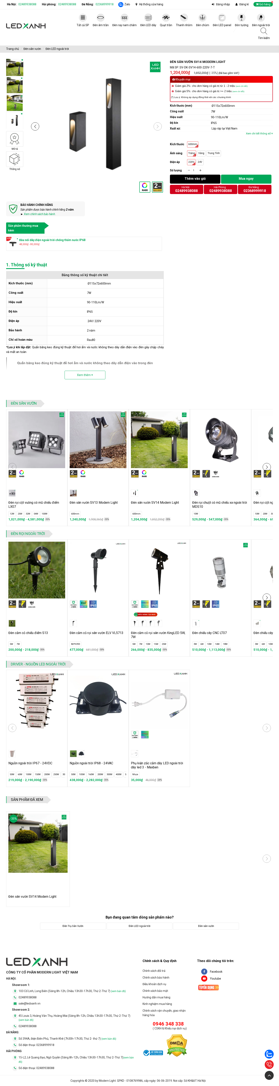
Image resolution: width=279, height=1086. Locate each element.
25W (20, 513)
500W (120, 774)
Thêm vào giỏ (195, 179)
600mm (192, 144)
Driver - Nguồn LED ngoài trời (38, 664)
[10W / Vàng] (196, 493)
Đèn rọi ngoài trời (28, 533)
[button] (35, 126)
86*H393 (75, 644)
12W (12, 513)
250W (48, 774)
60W (12, 774)
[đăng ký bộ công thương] (153, 1053)
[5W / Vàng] (134, 623)
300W (57, 774)
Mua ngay (246, 179)
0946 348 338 (168, 1024)
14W (217, 644)
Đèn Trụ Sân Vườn (72, 926)
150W (30, 774)
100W (44, 513)
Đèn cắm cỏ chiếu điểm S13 (28, 633)
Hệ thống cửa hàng (151, 4)
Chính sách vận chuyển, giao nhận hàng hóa (164, 1013)
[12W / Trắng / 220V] (12, 493)
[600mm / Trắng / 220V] (73, 493)
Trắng (191, 153)
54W (36, 513)
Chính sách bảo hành (156, 977)
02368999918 (105, 4)
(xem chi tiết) (242, 86)
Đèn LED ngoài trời (57, 48)
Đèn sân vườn (32, 48)
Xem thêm (84, 375)
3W (195, 644)
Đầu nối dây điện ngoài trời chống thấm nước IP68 (52, 240)
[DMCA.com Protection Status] (177, 1046)
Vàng (201, 153)
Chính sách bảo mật (155, 990)
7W (18, 644)
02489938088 (27, 4)
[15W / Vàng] (158, 623)
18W (225, 644)
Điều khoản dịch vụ (154, 984)
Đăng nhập (223, 4)
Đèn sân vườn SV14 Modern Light (155, 502)
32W (28, 513)
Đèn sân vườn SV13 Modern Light (94, 502)
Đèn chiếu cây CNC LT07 (209, 633)
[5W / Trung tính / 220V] (12, 623)
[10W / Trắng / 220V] (257, 493)
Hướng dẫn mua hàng (156, 997)
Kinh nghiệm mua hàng (157, 1004)
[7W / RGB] (150, 623)
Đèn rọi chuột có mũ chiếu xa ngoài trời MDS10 (219, 505)
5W (11, 644)
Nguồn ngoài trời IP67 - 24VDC (30, 763)
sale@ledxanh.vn (29, 1003)
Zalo (127, 4)
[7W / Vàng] (142, 623)
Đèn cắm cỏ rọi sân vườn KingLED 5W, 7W (158, 635)
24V (200, 162)
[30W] (12, 753)
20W (265, 513)
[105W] (81, 753)
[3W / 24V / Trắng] (196, 623)
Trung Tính (214, 153)
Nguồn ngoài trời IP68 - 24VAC (91, 763)
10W (196, 513)
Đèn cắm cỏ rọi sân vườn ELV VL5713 (96, 633)
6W (202, 644)
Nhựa (135, 774)
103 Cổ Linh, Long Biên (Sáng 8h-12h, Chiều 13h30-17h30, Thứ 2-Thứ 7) (72, 991)
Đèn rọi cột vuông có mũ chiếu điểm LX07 (33, 505)
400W (111, 774)
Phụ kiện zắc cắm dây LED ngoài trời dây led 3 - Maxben (157, 765)
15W (156, 644)
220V (191, 162)
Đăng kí (244, 4)
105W (74, 774)
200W (39, 774)
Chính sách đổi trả (154, 970)
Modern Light (107, 1080)
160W (83, 774)
